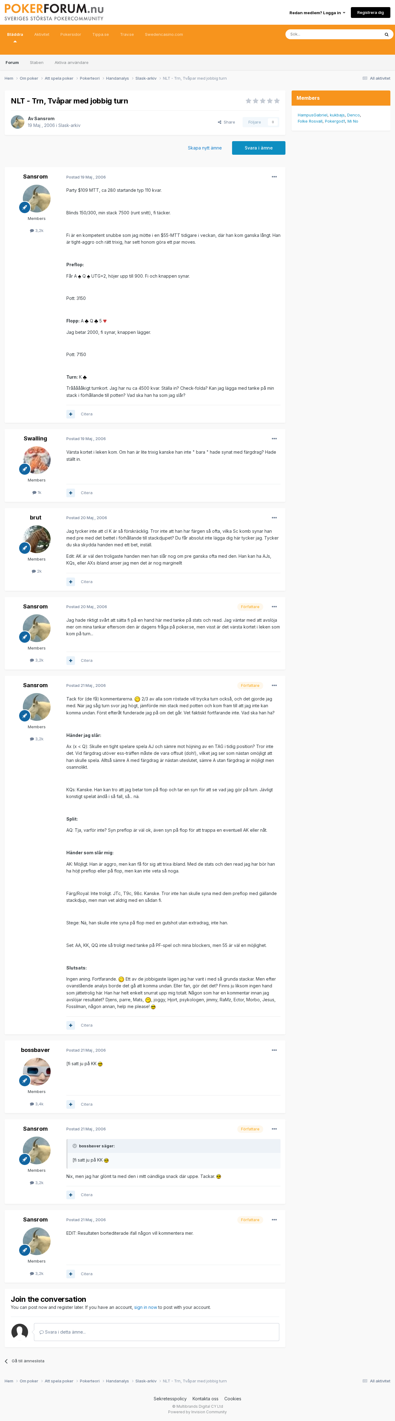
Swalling (35, 438)
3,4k (39, 1103)
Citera (87, 413)
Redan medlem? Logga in (316, 12)
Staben (37, 62)
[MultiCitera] (70, 414)
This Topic (362, 34)
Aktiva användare (72, 62)
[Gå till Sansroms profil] (17, 122)
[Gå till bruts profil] (37, 539)
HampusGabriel (312, 114)
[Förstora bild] (79, 276)
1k (38, 492)
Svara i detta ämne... (65, 1332)
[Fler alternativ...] (274, 177)
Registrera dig (370, 12)
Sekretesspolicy (170, 1398)
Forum (12, 62)
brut (35, 517)
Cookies (232, 1398)
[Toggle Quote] (75, 1145)
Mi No (352, 121)
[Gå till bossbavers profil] (37, 1072)
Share (228, 122)
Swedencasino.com (164, 34)
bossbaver (35, 1050)
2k (39, 571)
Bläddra (15, 34)
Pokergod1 (335, 121)
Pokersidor (70, 34)
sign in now (145, 1307)
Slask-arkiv (69, 125)
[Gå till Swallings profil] (37, 460)
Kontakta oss (205, 1398)
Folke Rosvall (310, 121)
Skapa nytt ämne (205, 147)
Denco (353, 114)
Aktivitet (41, 34)
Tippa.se (100, 34)
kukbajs (337, 114)
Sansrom (44, 118)
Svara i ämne (259, 147)
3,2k (39, 230)
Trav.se (127, 34)
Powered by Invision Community (197, 1412)
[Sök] (386, 34)
